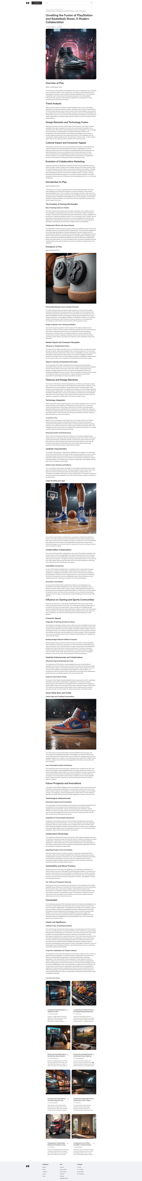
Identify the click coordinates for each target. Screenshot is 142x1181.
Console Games (59, 9)
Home (47, 9)
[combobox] (67, 3)
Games (52, 9)
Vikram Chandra (51, 27)
